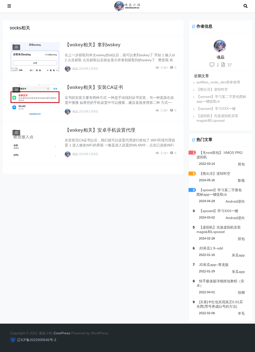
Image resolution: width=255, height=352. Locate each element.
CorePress (62, 333)
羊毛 (241, 313)
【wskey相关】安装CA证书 (94, 87)
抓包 (241, 164)
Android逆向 (235, 201)
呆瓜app (238, 255)
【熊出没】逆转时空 (212, 89)
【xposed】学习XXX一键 (216, 109)
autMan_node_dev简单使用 (218, 82)
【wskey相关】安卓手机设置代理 (100, 130)
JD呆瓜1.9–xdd (211, 248)
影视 (241, 180)
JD (16, 47)
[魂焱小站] (127, 6)
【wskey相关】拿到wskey (93, 44)
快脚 (241, 292)
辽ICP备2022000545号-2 (36, 340)
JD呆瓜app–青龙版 (214, 265)
